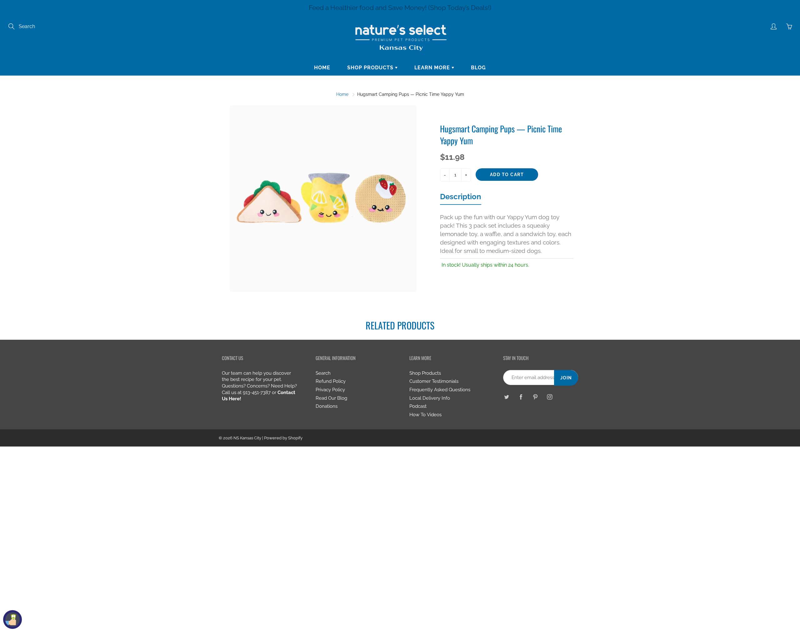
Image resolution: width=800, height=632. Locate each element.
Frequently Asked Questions (439, 389)
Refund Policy (331, 381)
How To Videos (425, 414)
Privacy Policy (330, 389)
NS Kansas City (247, 438)
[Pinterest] (535, 396)
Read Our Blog (331, 398)
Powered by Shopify (283, 438)
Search (323, 373)
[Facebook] (520, 396)
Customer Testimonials (433, 381)
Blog (478, 68)
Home (322, 68)
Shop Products (371, 68)
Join (566, 377)
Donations (327, 406)
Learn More (433, 68)
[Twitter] (506, 396)
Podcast (418, 406)
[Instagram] (549, 396)
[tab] (460, 198)
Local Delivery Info (429, 398)
